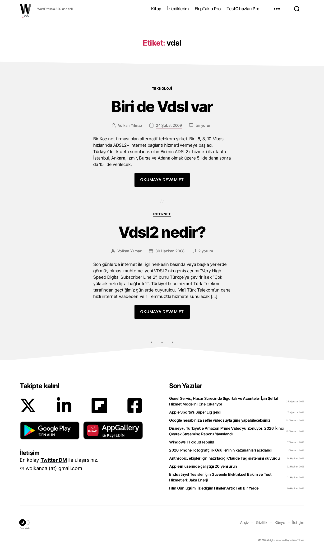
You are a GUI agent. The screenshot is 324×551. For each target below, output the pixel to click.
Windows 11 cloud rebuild (191, 442)
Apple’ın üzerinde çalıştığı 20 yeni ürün (203, 466)
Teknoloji (162, 88)
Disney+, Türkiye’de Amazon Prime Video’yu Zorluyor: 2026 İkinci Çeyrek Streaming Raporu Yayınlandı (226, 431)
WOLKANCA (26, 9)
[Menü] (277, 9)
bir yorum (204, 125)
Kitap (156, 8)
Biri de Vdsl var (162, 106)
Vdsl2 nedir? (161, 232)
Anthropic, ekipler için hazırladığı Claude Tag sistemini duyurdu (224, 458)
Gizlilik (262, 522)
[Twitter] (28, 405)
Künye (280, 522)
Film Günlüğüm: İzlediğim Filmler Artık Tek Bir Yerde (214, 488)
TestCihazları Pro (243, 8)
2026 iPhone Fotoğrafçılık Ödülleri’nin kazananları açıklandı (220, 450)
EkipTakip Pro (208, 8)
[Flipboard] (99, 405)
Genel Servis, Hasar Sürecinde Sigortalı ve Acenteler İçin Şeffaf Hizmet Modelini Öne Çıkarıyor (223, 401)
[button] (50, 430)
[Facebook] (134, 405)
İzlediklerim (178, 8)
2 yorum (205, 251)
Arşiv (244, 522)
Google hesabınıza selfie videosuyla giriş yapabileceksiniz (219, 420)
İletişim (298, 522)
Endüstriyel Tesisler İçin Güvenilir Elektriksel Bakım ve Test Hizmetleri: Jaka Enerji (220, 477)
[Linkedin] (64, 405)
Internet (162, 214)
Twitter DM (54, 460)
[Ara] (297, 9)
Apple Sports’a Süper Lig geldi (195, 412)
